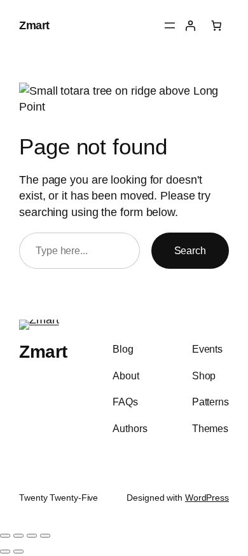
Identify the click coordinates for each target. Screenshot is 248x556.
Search (190, 250)
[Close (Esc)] (45, 536)
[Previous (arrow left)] (5, 551)
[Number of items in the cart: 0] (216, 25)
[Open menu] (169, 25)
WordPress (207, 497)
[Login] (190, 25)
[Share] (32, 536)
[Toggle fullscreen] (18, 536)
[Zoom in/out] (5, 536)
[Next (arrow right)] (18, 551)
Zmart (34, 25)
